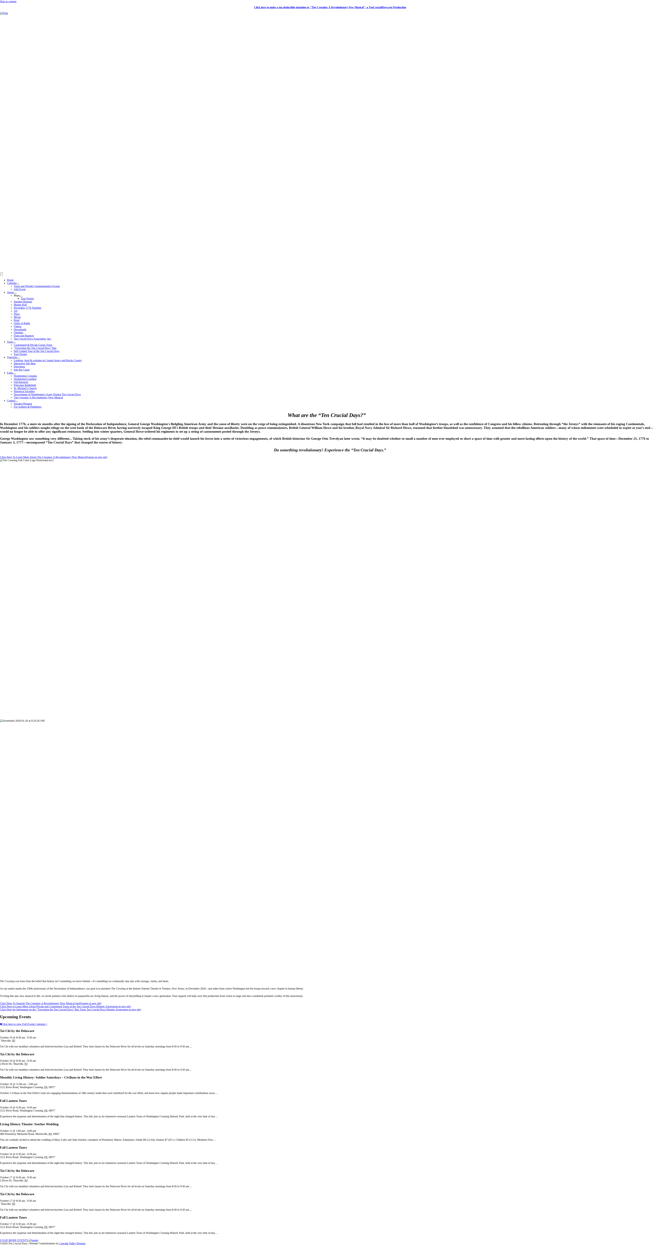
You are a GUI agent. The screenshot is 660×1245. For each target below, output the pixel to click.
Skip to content (8, 1)
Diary (17, 314)
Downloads (20, 329)
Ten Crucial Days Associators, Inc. (32, 338)
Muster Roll (20, 304)
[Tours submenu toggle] (14, 342)
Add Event (20, 289)
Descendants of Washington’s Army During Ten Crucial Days (47, 394)
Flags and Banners (24, 335)
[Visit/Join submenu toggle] (18, 358)
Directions (19, 366)
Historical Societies (24, 391)
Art (15, 310)
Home (10, 280)
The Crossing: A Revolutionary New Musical (38, 397)
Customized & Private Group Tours (33, 344)
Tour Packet (27, 298)
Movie (17, 317)
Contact (11, 400)
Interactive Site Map (25, 363)
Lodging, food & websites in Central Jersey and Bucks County (48, 360)
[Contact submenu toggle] (16, 401)
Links (10, 372)
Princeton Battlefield (25, 385)
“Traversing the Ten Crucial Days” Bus (35, 348)
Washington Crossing (25, 375)
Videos (17, 326)
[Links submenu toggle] (14, 373)
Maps (17, 295)
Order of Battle (22, 323)
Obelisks (18, 332)
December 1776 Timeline (27, 307)
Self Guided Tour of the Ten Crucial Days (36, 351)
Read (16, 320)
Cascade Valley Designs (72, 1243)
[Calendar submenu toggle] (18, 284)
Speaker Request (23, 301)
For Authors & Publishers (27, 406)
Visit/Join (12, 357)
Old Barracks (21, 382)
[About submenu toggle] (15, 293)
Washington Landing (25, 378)
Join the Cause (22, 369)
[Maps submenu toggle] (21, 296)
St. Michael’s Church (25, 388)
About (10, 292)
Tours (10, 341)
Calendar (12, 283)
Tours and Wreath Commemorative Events (37, 286)
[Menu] (1, 274)
